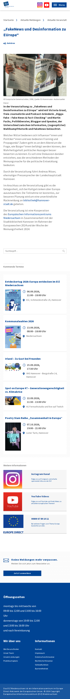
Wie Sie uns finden (11, 649)
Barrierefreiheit (41, 668)
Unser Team (8, 653)
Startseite (8, 20)
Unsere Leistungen (11, 657)
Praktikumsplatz (10, 661)
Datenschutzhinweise (44, 657)
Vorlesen (11, 44)
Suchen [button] (64, 251)
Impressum (40, 653)
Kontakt (38, 649)
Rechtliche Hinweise (43, 661)
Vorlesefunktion (41, 664)
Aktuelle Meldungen (31, 20)
